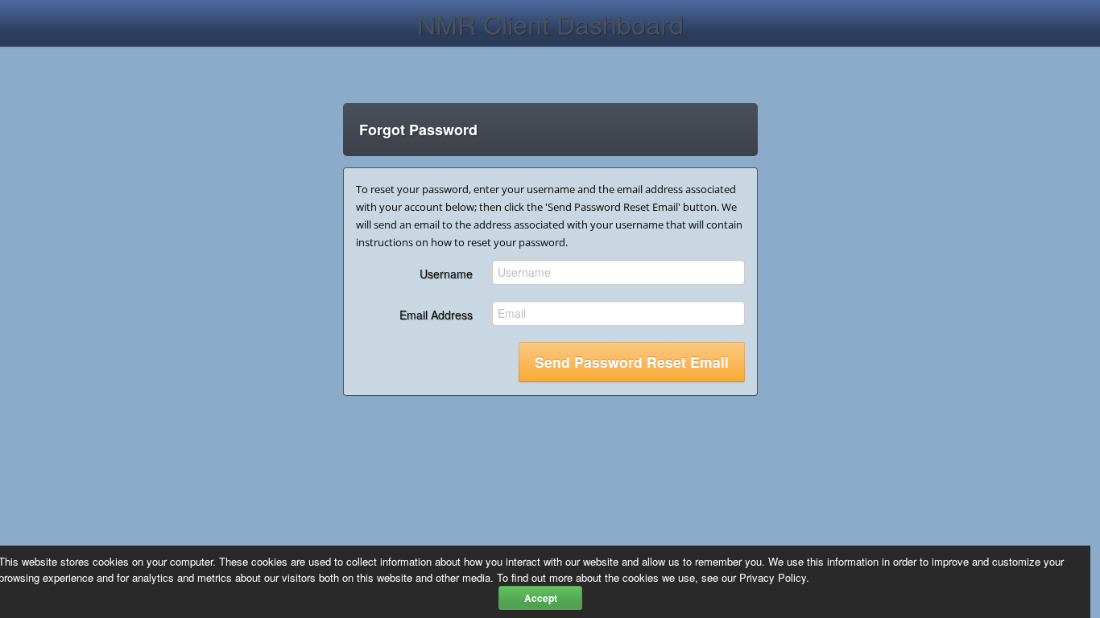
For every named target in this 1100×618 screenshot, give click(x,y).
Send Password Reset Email (632, 362)
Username (446, 274)
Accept (540, 598)
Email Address (436, 315)
